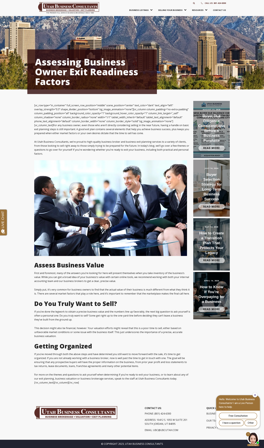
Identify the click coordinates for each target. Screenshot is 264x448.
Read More (211, 148)
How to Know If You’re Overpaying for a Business (211, 294)
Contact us (219, 10)
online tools (126, 277)
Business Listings (139, 10)
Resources (198, 10)
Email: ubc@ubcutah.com (161, 430)
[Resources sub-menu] (207, 10)
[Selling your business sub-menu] (186, 10)
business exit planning (139, 141)
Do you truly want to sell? (73, 315)
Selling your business (170, 10)
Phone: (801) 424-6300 (158, 413)
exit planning (46, 378)
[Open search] (194, 3)
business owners (81, 289)
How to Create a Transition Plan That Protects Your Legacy (211, 243)
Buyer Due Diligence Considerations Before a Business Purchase (211, 128)
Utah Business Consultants (153, 378)
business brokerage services (97, 378)
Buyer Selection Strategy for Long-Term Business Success (211, 186)
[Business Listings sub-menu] (152, 10)
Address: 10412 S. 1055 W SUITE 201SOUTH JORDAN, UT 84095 (166, 422)
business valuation (66, 378)
